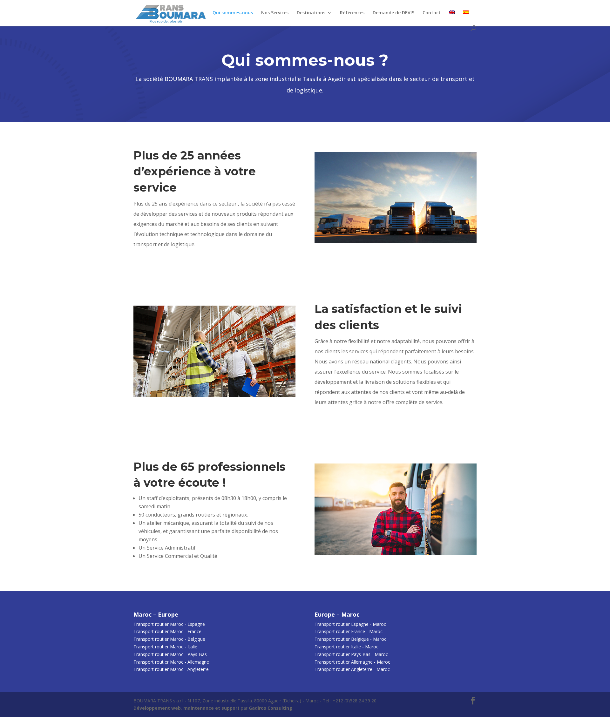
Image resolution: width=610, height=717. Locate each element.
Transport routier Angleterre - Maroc (352, 669)
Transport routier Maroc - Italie (165, 647)
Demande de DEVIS (393, 13)
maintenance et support (211, 708)
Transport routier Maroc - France (167, 631)
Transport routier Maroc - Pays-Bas (170, 654)
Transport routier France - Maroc (349, 631)
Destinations (311, 13)
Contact (432, 13)
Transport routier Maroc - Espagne (169, 624)
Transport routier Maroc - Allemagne (171, 662)
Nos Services (274, 13)
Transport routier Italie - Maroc (346, 647)
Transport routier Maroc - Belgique (169, 639)
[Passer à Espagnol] (466, 17)
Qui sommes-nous (233, 13)
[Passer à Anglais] (452, 17)
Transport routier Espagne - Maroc (350, 624)
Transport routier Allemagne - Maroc (352, 662)
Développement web (157, 708)
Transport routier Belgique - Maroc (350, 639)
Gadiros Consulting (270, 708)
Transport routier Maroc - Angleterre (171, 669)
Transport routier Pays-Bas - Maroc (351, 654)
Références (352, 13)
